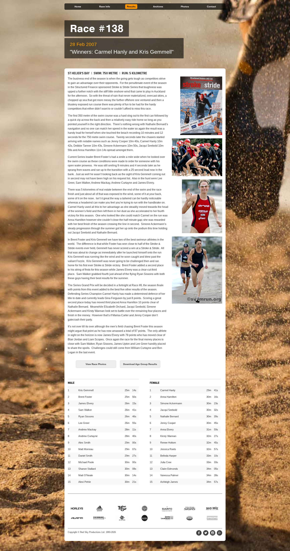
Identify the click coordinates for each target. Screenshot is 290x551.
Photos (185, 6)
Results (131, 6)
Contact (211, 6)
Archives (158, 6)
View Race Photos (96, 364)
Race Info (104, 6)
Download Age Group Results (140, 364)
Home (78, 6)
